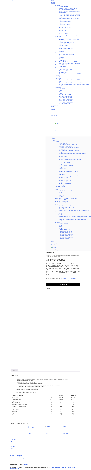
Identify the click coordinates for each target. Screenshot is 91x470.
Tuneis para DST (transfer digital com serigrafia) (69, 63)
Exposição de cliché (63, 88)
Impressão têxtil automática (65, 180)
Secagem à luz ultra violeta (65, 162)
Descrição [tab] (14, 370)
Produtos (53, 3)
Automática (61, 195)
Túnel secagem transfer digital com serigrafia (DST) (70, 217)
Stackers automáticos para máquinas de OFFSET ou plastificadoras (74, 73)
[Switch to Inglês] (73, 123)
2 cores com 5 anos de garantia (66, 234)
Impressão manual (63, 156)
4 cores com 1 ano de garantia (65, 235)
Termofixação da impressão (65, 183)
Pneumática (61, 193)
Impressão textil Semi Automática (66, 178)
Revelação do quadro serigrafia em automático (69, 150)
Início (52, 137)
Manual (60, 192)
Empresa (53, 138)
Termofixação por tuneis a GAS (65, 184)
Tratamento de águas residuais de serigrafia (68, 35)
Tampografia (58, 87)
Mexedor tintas (62, 149)
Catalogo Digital (54, 243)
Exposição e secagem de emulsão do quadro (69, 155)
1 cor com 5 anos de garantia (65, 231)
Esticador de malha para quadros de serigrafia (69, 147)
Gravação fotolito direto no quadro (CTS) (68, 144)
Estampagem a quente (60, 186)
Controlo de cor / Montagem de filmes (67, 207)
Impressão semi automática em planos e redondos (70, 159)
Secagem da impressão (64, 103)
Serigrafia (57, 5)
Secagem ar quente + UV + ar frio (66, 165)
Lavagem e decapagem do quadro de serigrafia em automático (72, 153)
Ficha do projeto (16, 456)
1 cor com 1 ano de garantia (65, 229)
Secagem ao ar (62, 167)
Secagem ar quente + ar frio (65, 164)
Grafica (56, 67)
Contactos (53, 111)
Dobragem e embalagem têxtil (61, 201)
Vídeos (52, 241)
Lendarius (26, 464)
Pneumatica (61, 187)
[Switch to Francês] (73, 131)
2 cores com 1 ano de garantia (65, 232)
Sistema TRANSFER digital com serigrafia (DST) (66, 198)
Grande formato (62, 196)
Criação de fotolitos (63, 143)
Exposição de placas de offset (65, 205)
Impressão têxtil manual (64, 177)
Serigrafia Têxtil (58, 173)
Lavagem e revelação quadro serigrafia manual (69, 152)
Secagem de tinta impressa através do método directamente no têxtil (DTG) (74, 85)
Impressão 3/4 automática (64, 161)
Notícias (53, 244)
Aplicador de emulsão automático (66, 146)
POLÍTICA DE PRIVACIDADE (61, 467)
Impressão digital (58, 214)
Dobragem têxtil (62, 202)
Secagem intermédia (63, 181)
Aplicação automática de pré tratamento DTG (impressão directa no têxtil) (75, 216)
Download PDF (64, 284)
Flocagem (57, 211)
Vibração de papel (63, 208)
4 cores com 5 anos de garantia (66, 237)
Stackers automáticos (63, 168)
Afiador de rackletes (63, 170)
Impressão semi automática (65, 158)
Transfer (57, 52)
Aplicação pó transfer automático (66, 54)
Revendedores (54, 240)
